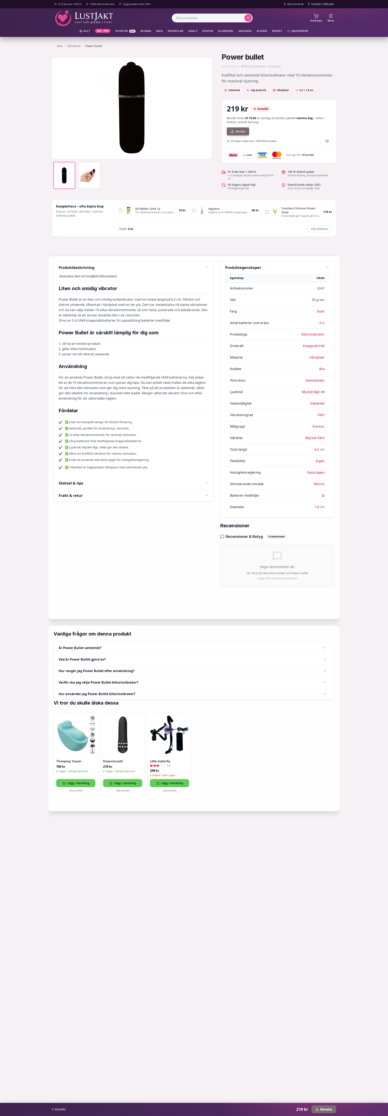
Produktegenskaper (243, 267)
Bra (322, 369)
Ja (323, 495)
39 (313, 300)
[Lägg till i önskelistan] (327, 141)
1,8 (317, 507)
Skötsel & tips (71, 483)
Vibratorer (74, 46)
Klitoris (319, 484)
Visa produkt (76, 790)
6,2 (317, 449)
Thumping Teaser (68, 761)
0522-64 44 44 (295, 4)
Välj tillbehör (319, 229)
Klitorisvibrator (313, 334)
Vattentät (317, 403)
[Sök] (248, 18)
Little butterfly (160, 761)
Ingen (320, 461)
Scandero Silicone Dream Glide (298, 210)
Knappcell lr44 (314, 346)
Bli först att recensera (253, 66)
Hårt (321, 415)
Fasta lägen (316, 472)
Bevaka (240, 131)
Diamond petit (113, 761)
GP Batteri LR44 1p (147, 209)
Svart (321, 311)
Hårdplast (317, 357)
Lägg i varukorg (78, 783)
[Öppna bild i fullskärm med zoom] (206, 152)
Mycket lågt (311, 392)
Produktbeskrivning (76, 267)
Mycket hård (315, 438)
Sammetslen (315, 380)
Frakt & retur (71, 495)
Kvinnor (319, 426)
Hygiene (213, 209)
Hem (60, 46)
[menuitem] (84, 31)
